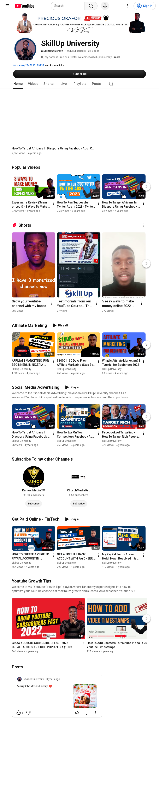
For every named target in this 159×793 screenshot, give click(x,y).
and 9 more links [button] (54, 65)
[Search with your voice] (105, 6)
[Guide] (7, 5)
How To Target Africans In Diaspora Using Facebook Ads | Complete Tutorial (53, 148)
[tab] (18, 84)
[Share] (77, 713)
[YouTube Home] (24, 6)
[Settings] (127, 5)
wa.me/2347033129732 (30, 65)
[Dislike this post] (28, 712)
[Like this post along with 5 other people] (18, 712)
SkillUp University (21, 369)
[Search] (91, 6)
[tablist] (79, 84)
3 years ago (53, 679)
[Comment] (87, 713)
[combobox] (68, 5)
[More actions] (53, 203)
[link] (57, 697)
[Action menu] (95, 713)
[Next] (146, 187)
